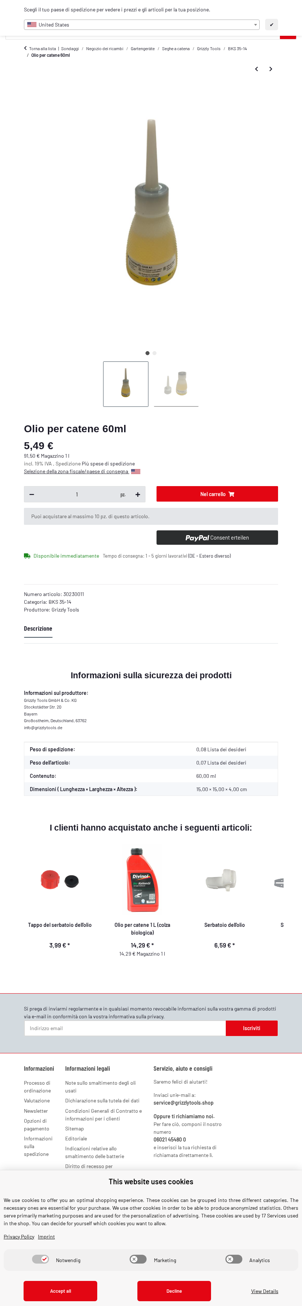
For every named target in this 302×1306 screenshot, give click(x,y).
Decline (174, 1291)
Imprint (46, 1236)
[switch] (40, 1259)
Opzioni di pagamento (36, 1125)
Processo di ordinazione (37, 1087)
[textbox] (141, 25)
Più (86, 463)
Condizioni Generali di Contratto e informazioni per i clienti (103, 1115)
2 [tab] (154, 353)
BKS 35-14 (60, 602)
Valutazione (37, 1100)
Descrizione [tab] (38, 628)
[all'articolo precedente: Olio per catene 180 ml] (256, 69)
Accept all (60, 1291)
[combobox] (142, 25)
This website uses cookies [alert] (151, 1181)
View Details (264, 1291)
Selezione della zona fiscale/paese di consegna (76, 471)
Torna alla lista (42, 48)
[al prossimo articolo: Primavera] (271, 69)
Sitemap (74, 1128)
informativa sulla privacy (136, 1016)
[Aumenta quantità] (137, 494)
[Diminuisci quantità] (31, 494)
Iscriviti (251, 1028)
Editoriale (76, 1138)
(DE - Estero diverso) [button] (209, 556)
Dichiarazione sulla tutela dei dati (102, 1100)
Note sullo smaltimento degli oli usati (100, 1087)
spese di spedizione (112, 463)
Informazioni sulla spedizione (38, 1146)
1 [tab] (147, 353)
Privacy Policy (19, 1236)
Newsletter (36, 1111)
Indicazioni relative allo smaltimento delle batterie (94, 1152)
